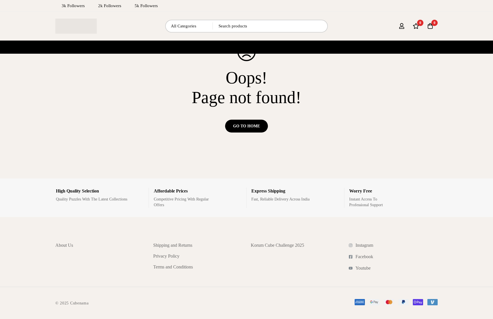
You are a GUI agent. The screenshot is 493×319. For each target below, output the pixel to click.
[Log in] (402, 26)
